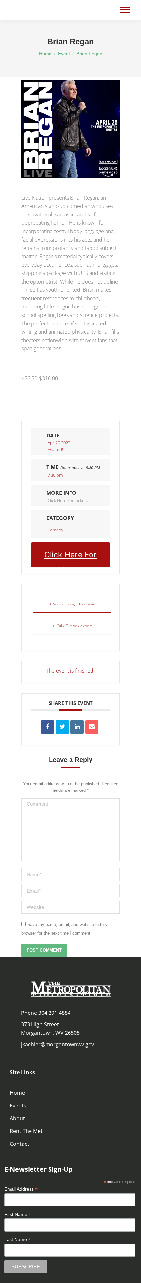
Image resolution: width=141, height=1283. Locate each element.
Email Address (21, 1189)
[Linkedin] (77, 727)
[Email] (91, 727)
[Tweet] (62, 727)
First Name (17, 1214)
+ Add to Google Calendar (72, 604)
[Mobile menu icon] (125, 10)
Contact (19, 1144)
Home (17, 1092)
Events (18, 1105)
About (17, 1118)
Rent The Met (26, 1131)
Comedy (55, 530)
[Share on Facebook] (47, 727)
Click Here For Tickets (68, 500)
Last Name (17, 1240)
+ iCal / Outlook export (72, 626)
